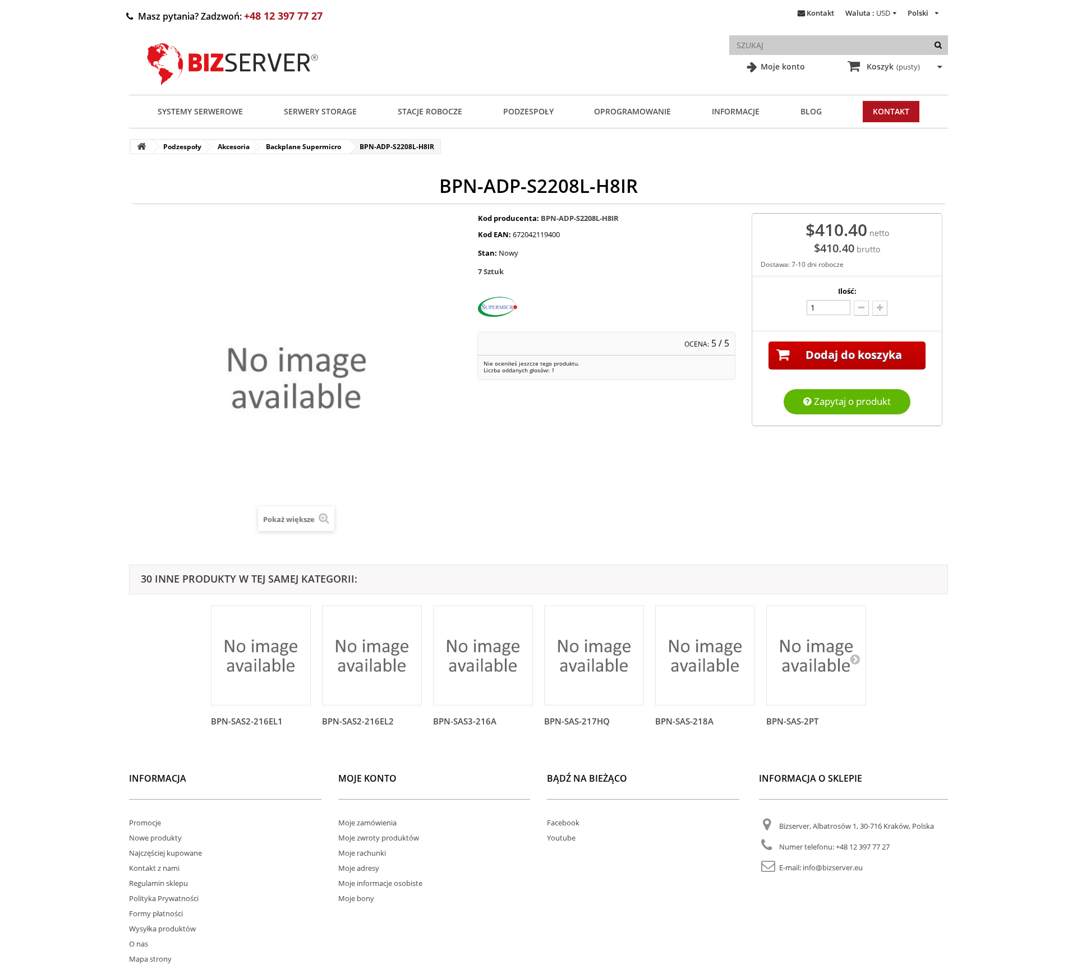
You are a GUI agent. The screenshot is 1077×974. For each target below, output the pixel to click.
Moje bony (356, 898)
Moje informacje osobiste (380, 883)
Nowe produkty (155, 838)
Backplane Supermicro (303, 146)
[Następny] (854, 658)
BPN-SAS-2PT (792, 721)
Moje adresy (358, 868)
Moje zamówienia (367, 823)
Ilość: (847, 291)
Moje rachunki (362, 853)
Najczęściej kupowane (165, 853)
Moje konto (781, 66)
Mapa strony (150, 959)
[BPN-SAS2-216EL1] (261, 655)
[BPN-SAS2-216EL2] (372, 655)
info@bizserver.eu (833, 867)
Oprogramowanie (632, 111)
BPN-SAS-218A (684, 721)
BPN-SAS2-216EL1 (247, 721)
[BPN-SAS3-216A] (483, 655)
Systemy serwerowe (200, 111)
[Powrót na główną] (141, 147)
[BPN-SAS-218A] (705, 655)
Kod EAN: (494, 234)
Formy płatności (156, 913)
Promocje (145, 823)
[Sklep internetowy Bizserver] (233, 90)
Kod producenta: (508, 218)
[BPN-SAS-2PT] (816, 655)
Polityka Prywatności (164, 898)
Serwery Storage (320, 111)
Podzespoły (528, 111)
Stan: (487, 253)
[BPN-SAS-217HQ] (594, 655)
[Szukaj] (938, 45)
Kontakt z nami (154, 868)
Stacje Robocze (430, 111)
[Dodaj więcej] (879, 308)
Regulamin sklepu (158, 883)
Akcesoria (234, 146)
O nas (138, 944)
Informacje (736, 111)
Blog (811, 111)
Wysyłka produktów (162, 929)
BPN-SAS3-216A (464, 721)
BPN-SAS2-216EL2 (358, 721)
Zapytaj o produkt (851, 401)
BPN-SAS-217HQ (577, 721)
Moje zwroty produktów (378, 838)
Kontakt (820, 13)
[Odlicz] (861, 308)
